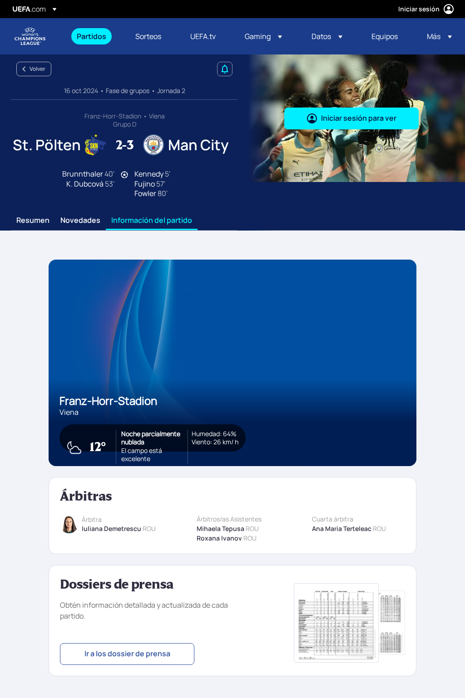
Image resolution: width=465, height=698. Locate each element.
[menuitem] (95, 36)
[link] (91, 36)
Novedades (80, 220)
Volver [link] (37, 69)
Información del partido (151, 220)
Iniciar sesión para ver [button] (358, 118)
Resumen (32, 220)
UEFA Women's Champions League (30, 36)
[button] (263, 36)
